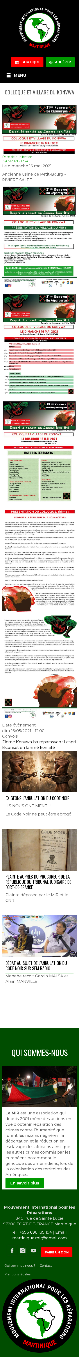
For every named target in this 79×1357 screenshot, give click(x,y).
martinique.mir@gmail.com (39, 1238)
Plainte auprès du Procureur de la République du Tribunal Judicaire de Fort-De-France (38, 881)
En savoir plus (24, 1183)
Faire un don (57, 1252)
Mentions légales (17, 1274)
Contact (46, 1266)
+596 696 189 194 (36, 1232)
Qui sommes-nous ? (19, 1266)
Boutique (29, 62)
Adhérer (61, 62)
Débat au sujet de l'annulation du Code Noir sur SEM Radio (36, 965)
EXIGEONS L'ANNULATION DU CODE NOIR (37, 798)
